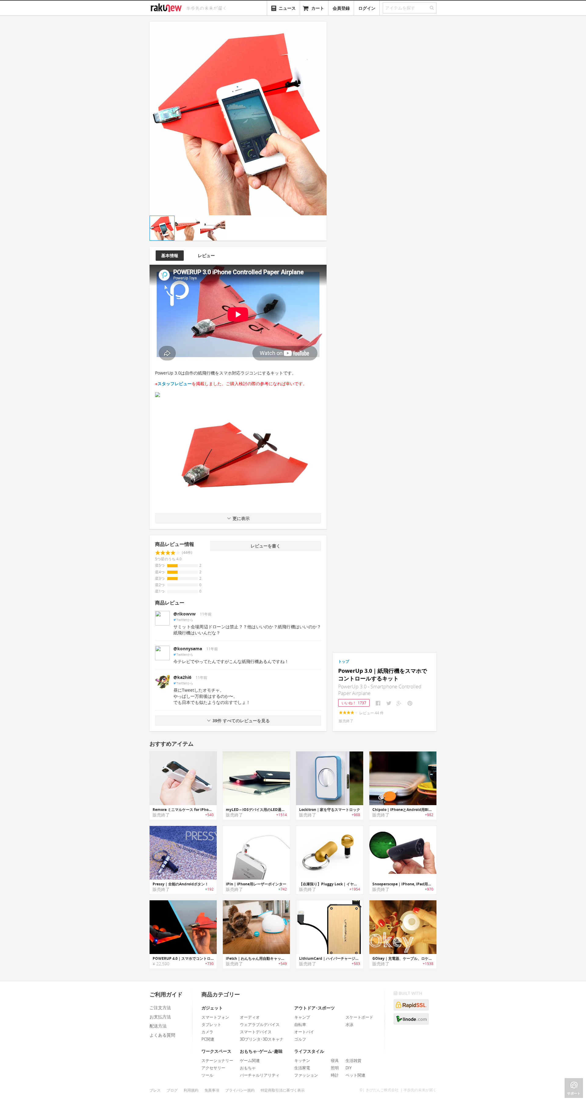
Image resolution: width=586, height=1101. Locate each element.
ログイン (366, 8)
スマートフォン (215, 1017)
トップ (343, 661)
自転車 (300, 1024)
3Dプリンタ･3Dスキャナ (262, 1039)
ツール (207, 1075)
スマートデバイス (256, 1032)
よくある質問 (162, 1035)
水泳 (349, 1024)
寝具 (335, 1060)
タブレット (211, 1024)
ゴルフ (300, 1039)
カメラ (207, 1032)
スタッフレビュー (174, 383)
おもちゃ (248, 1068)
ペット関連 (355, 1075)
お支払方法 (160, 1017)
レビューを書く (265, 546)
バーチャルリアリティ (260, 1075)
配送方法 (158, 1026)
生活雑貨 (353, 1060)
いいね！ (354, 702)
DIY (348, 1068)
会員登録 (341, 8)
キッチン (302, 1060)
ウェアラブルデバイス (260, 1024)
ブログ (172, 1090)
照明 (335, 1068)
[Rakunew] (167, 7)
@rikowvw (184, 614)
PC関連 (207, 1039)
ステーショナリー (217, 1060)
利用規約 (191, 1090)
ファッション (306, 1075)
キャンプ (302, 1017)
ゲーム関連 (250, 1060)
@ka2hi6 (182, 677)
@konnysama (187, 648)
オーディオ (250, 1017)
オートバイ (304, 1032)
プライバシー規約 (240, 1090)
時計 (335, 1075)
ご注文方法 (160, 1007)
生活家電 (302, 1068)
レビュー (206, 255)
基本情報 (169, 255)
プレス (155, 1090)
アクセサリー (213, 1068)
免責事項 (211, 1090)
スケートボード (359, 1017)
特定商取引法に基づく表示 (283, 1090)
